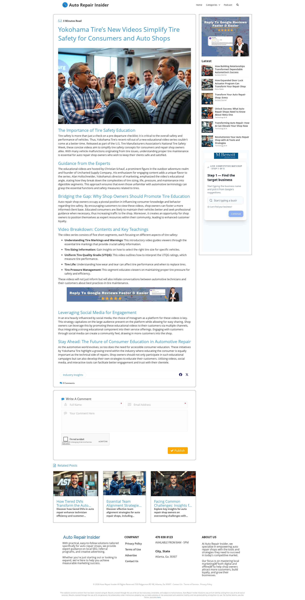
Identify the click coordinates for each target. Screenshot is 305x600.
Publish (179, 450)
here (159, 597)
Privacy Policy (206, 584)
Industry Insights (73, 375)
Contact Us (177, 584)
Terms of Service (191, 584)
